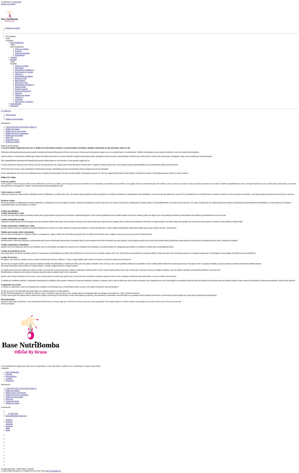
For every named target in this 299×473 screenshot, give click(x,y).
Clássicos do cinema (22, 95)
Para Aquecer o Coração (24, 72)
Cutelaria (13, 57)
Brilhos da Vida (21, 78)
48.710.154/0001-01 (53, 471)
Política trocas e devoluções (16, 131)
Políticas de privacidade (14, 119)
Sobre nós (9, 138)
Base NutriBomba (17, 43)
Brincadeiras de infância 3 (24, 70)
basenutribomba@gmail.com (16, 416)
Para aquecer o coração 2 (24, 102)
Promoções (14, 106)
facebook (9, 420)
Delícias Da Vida (21, 83)
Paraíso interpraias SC (23, 91)
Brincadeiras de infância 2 (24, 85)
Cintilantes (19, 99)
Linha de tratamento (22, 53)
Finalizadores (20, 55)
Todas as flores (20, 87)
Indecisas (18, 93)
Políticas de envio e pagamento (17, 133)
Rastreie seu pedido (8, 4)
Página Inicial (11, 115)
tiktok (8, 428)
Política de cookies (12, 129)
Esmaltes (13, 59)
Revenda (18, 51)
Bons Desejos (20, 81)
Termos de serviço (12, 140)
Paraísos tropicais (21, 89)
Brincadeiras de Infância (24, 76)
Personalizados (15, 104)
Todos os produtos (21, 49)
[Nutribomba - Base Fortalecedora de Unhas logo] (9, 24)
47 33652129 (16, 2)
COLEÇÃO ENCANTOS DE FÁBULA (21, 127)
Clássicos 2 (19, 97)
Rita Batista (19, 68)
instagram (9, 424)
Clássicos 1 (19, 74)
